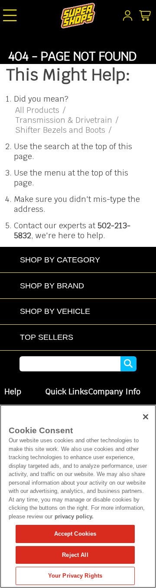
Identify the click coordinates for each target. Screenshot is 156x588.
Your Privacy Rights (75, 575)
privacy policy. (74, 516)
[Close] (145, 416)
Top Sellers (46, 337)
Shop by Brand (52, 285)
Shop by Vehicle (55, 311)
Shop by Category (60, 259)
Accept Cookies (75, 533)
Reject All (75, 555)
